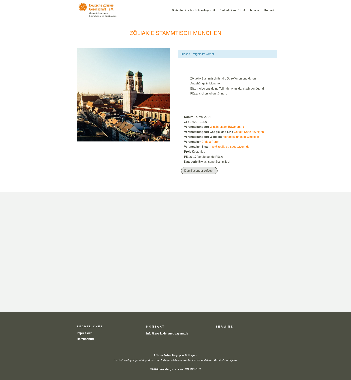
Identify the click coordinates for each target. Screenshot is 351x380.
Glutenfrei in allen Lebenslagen (191, 10)
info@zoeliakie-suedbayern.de (230, 146)
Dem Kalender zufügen (199, 170)
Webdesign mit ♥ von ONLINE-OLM (180, 369)
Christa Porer (210, 141)
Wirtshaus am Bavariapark (227, 126)
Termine (255, 10)
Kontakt (269, 10)
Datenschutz (85, 339)
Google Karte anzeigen (249, 131)
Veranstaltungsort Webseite (241, 136)
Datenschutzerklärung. (251, 284)
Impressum (84, 333)
